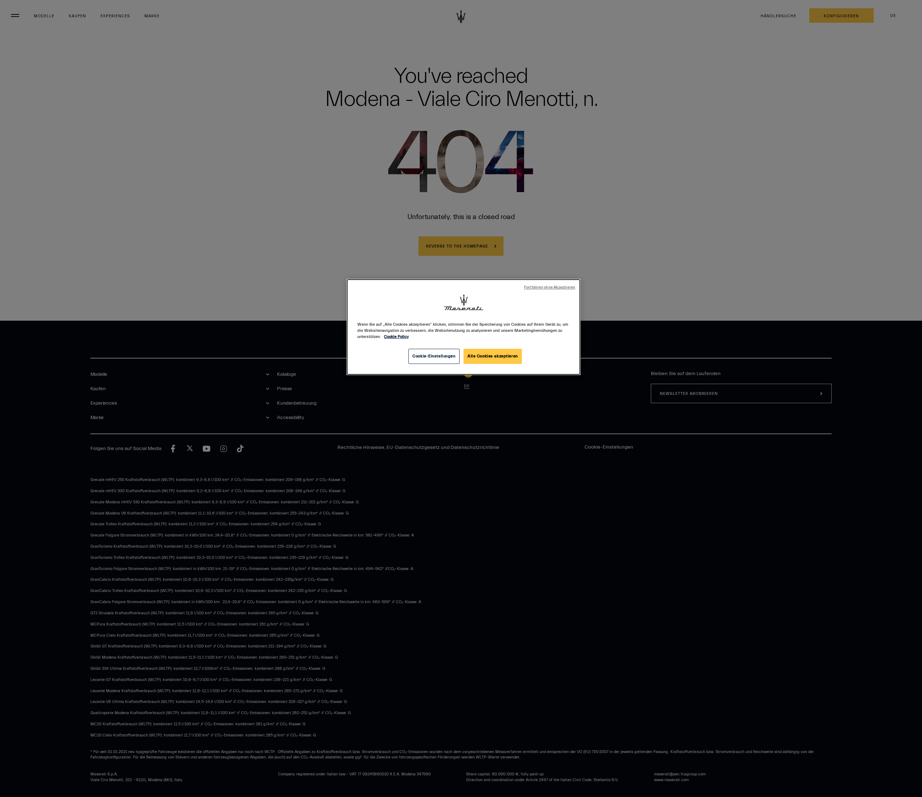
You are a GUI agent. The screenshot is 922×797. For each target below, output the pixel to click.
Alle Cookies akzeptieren (492, 356)
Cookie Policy (396, 336)
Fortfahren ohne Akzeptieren (549, 287)
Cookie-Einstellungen (433, 356)
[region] (463, 327)
